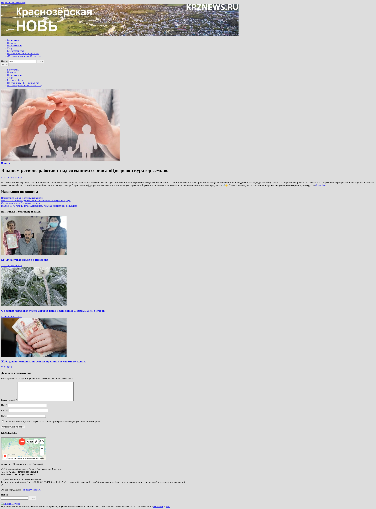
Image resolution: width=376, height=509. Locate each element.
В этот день (13, 40)
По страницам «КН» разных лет (23, 53)
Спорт (10, 48)
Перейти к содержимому (13, 2)
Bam (168, 506)
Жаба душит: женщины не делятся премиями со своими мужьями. (43, 361)
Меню (4, 64)
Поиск (4, 494)
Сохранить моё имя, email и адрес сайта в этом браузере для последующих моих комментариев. (52, 421)
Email (4, 410)
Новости (11, 43)
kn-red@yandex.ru (32, 489)
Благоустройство (15, 51)
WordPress (158, 506)
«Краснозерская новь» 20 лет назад (24, 56)
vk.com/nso (320, 185)
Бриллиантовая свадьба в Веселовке (24, 259)
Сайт (3, 416)
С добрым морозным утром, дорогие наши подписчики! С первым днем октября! (53, 310)
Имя (4, 405)
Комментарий (9, 400)
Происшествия (14, 45)
